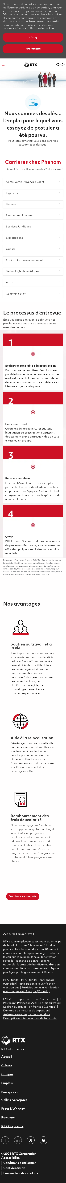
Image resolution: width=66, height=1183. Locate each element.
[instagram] (43, 1140)
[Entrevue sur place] (33, 474)
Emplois (7, 1083)
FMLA (7, 999)
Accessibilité (10, 1158)
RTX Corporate (12, 1126)
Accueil (6, 1056)
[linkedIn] (18, 1140)
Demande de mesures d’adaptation (26, 1010)
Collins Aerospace (14, 1100)
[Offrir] (33, 531)
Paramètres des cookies (20, 1173)
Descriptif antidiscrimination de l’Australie (30, 1018)
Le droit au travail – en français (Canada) (29, 1007)
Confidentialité (14, 1168)
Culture (6, 1065)
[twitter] (31, 1140)
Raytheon (8, 1117)
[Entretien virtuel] (33, 418)
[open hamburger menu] (3, 65)
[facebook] (5, 1140)
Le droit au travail (50, 1003)
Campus (7, 1074)
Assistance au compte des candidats (26, 1014)
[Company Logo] (30, 64)
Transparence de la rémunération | (36, 999)
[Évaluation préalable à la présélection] (33, 362)
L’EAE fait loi (11, 980)
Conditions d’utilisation (19, 1163)
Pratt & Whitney (13, 1108)
